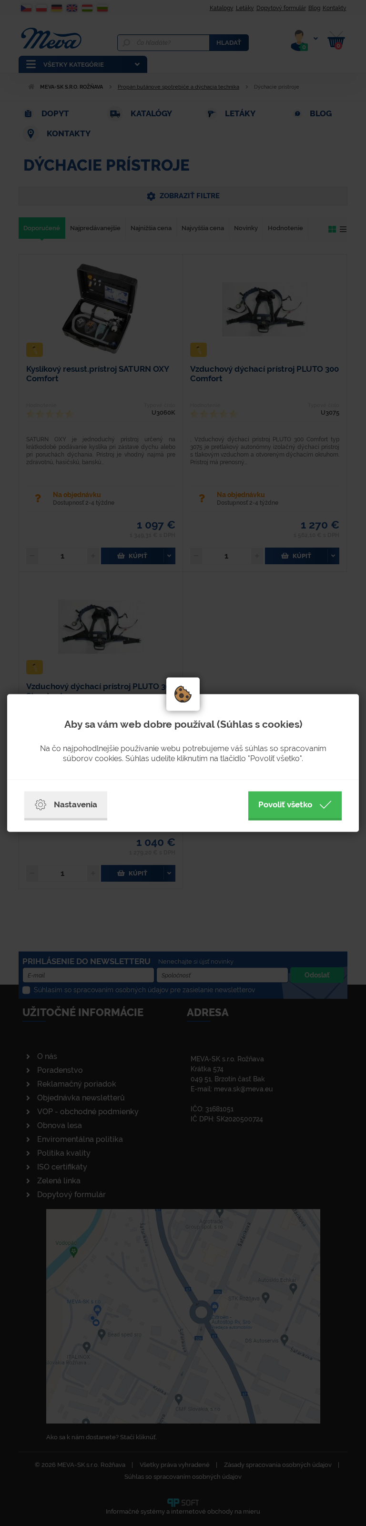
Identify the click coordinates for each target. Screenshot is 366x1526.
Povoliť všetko (285, 804)
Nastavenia (75, 804)
